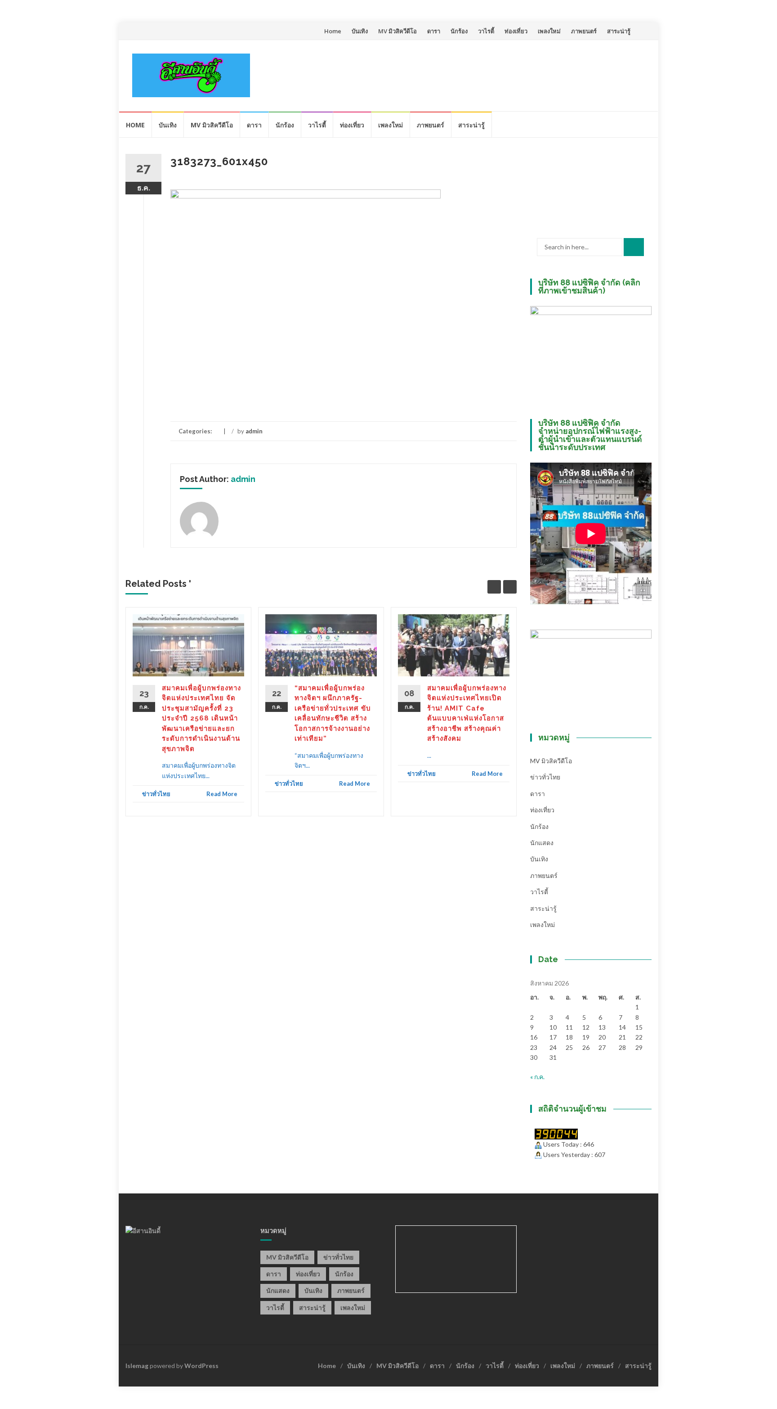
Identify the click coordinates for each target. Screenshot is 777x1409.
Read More (221, 793)
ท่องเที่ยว (516, 31)
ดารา (433, 31)
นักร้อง (459, 31)
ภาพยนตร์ (584, 31)
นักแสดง (542, 842)
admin (254, 431)
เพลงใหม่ (549, 31)
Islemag (136, 1365)
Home (332, 31)
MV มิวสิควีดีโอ (397, 31)
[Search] (634, 247)
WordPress (201, 1365)
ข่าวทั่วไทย (156, 793)
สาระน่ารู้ (618, 31)
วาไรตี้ (486, 31)
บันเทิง (360, 31)
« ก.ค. (537, 1076)
